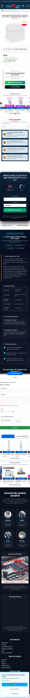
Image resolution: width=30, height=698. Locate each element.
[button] (7, 108)
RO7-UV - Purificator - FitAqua (20, 110)
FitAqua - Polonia (12, 60)
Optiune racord (6, 123)
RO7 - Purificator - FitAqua (9, 110)
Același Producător (22, 436)
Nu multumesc (14, 693)
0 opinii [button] (16, 49)
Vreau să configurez (14, 689)
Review (15, 377)
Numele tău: (3, 388)
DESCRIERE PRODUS (7, 225)
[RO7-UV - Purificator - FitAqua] (20, 102)
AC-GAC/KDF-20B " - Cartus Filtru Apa (21, 454)
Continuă (15, 427)
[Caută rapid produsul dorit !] (25, 6)
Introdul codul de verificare (7, 416)
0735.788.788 (16, 87)
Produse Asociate (15, 93)
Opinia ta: (3, 394)
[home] (2, 10)
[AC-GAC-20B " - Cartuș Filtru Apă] (8, 445)
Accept (14, 684)
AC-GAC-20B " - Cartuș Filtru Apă (9, 454)
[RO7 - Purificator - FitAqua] (9, 102)
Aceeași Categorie (8, 436)
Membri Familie (15, 196)
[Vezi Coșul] (28, 6)
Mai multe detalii (5, 680)
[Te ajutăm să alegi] (0, 6)
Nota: (2, 409)
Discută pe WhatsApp (16, 82)
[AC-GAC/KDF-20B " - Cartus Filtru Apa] (21, 445)
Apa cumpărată (15, 202)
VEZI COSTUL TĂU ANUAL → (15, 210)
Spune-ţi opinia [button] (23, 49)
